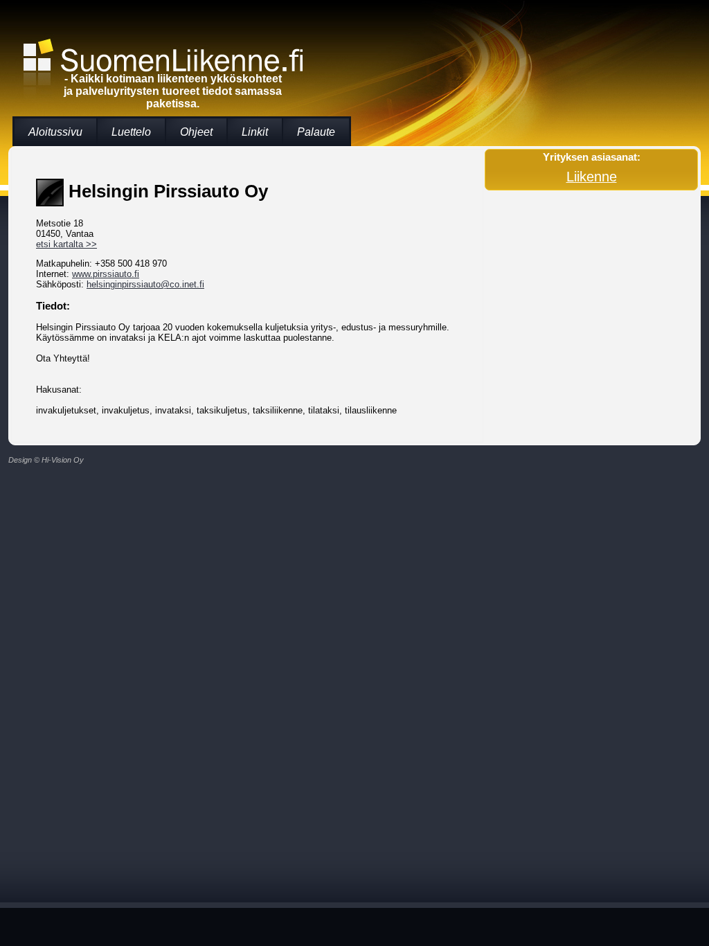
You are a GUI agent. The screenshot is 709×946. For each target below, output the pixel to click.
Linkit (255, 132)
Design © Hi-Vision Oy (46, 460)
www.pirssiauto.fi (105, 274)
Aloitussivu (55, 132)
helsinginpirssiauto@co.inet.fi (145, 284)
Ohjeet (196, 132)
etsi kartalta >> (66, 244)
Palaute (316, 132)
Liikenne (591, 176)
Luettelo (131, 132)
